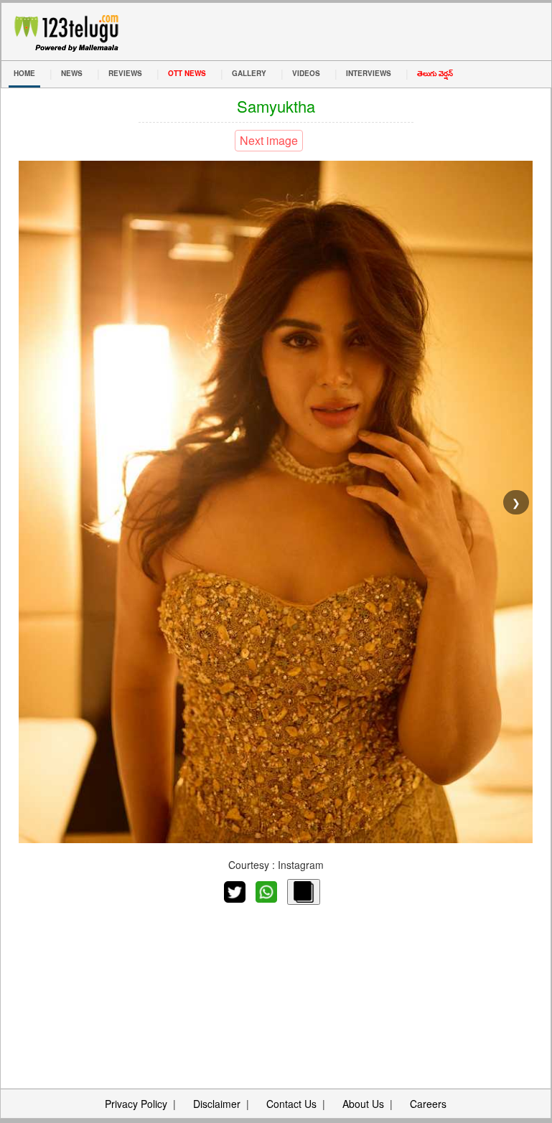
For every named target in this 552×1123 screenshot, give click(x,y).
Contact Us (291, 1103)
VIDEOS (306, 73)
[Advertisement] (275, 984)
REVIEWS (125, 73)
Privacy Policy (136, 1103)
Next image (269, 140)
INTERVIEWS (368, 73)
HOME (24, 73)
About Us (363, 1103)
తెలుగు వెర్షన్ (435, 73)
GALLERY (249, 73)
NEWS (72, 73)
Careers (428, 1103)
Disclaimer (216, 1103)
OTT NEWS (187, 73)
